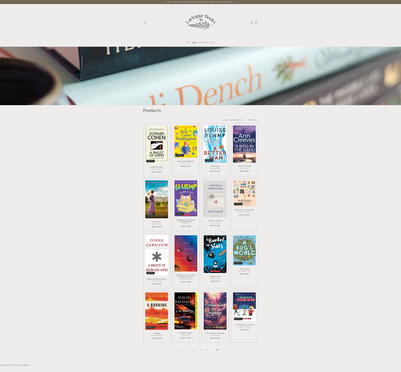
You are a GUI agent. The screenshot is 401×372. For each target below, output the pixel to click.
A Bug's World (244, 269)
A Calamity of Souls (186, 333)
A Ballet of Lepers (156, 167)
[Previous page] (178, 350)
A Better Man (215, 166)
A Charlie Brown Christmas (244, 325)
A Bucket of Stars (215, 277)
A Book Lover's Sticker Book (244, 210)
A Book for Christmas (215, 221)
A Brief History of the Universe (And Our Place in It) (186, 276)
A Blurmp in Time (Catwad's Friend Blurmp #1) (185, 221)
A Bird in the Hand (244, 166)
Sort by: (225, 120)
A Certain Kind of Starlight (215, 333)
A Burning (156, 333)
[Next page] (223, 350)
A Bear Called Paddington (186, 161)
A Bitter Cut (157, 222)
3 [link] (194, 350)
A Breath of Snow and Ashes (156, 279)
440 (217, 350)
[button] (145, 22)
